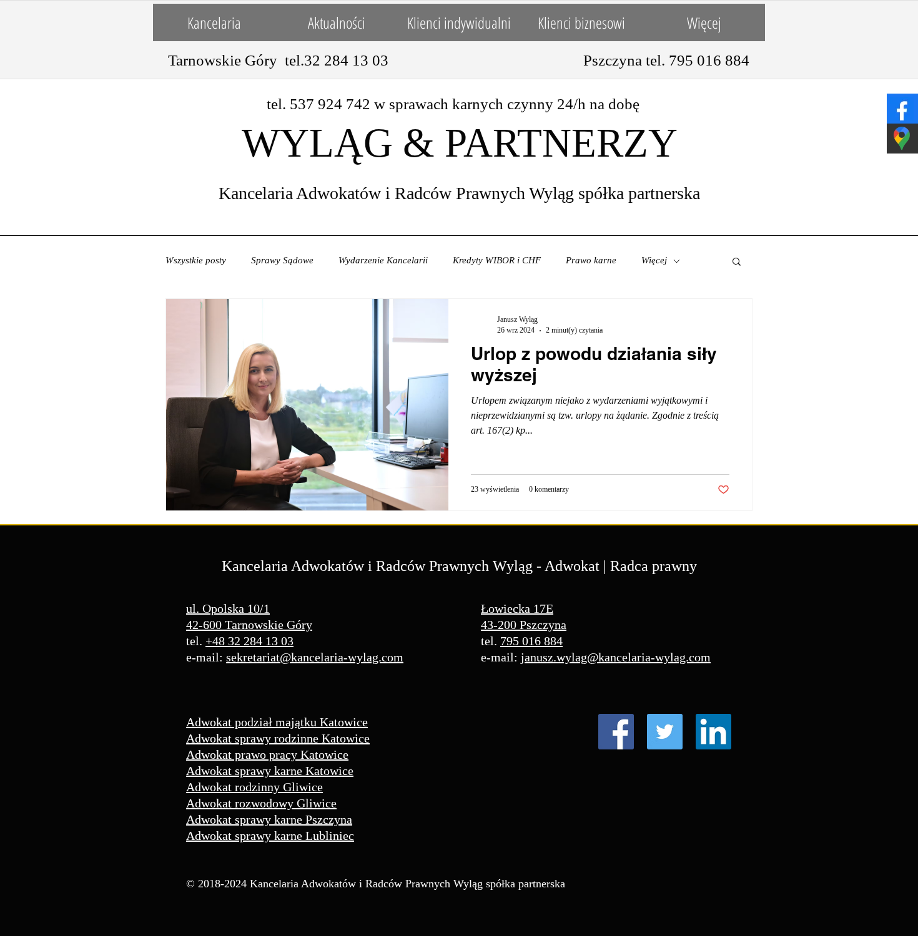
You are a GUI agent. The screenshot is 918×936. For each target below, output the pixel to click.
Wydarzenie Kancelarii (383, 260)
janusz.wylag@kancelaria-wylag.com (616, 657)
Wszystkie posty (195, 260)
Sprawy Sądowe (282, 260)
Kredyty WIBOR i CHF (497, 260)
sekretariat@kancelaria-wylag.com (314, 657)
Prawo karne (591, 260)
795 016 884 (531, 641)
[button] (737, 262)
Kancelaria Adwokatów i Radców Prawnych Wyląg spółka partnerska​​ (459, 193)
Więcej (654, 260)
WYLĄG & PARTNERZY (460, 142)
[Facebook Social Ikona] (616, 731)
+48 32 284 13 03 (249, 641)
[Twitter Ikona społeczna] (665, 731)
